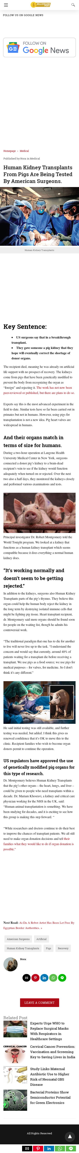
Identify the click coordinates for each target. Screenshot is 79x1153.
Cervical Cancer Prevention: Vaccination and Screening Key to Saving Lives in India (52, 1051)
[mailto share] (26, 978)
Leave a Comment (40, 1003)
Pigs (48, 948)
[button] (27, 1148)
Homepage (9, 150)
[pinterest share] (35, 978)
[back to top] (70, 1137)
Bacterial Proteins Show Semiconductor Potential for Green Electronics (50, 1097)
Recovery (63, 948)
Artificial (41, 939)
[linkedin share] (44, 978)
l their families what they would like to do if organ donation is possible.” (38, 843)
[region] (39, 287)
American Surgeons (18, 939)
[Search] (72, 4)
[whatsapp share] (53, 978)
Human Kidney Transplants (23, 948)
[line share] (62, 978)
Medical (24, 150)
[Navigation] (5, 5)
